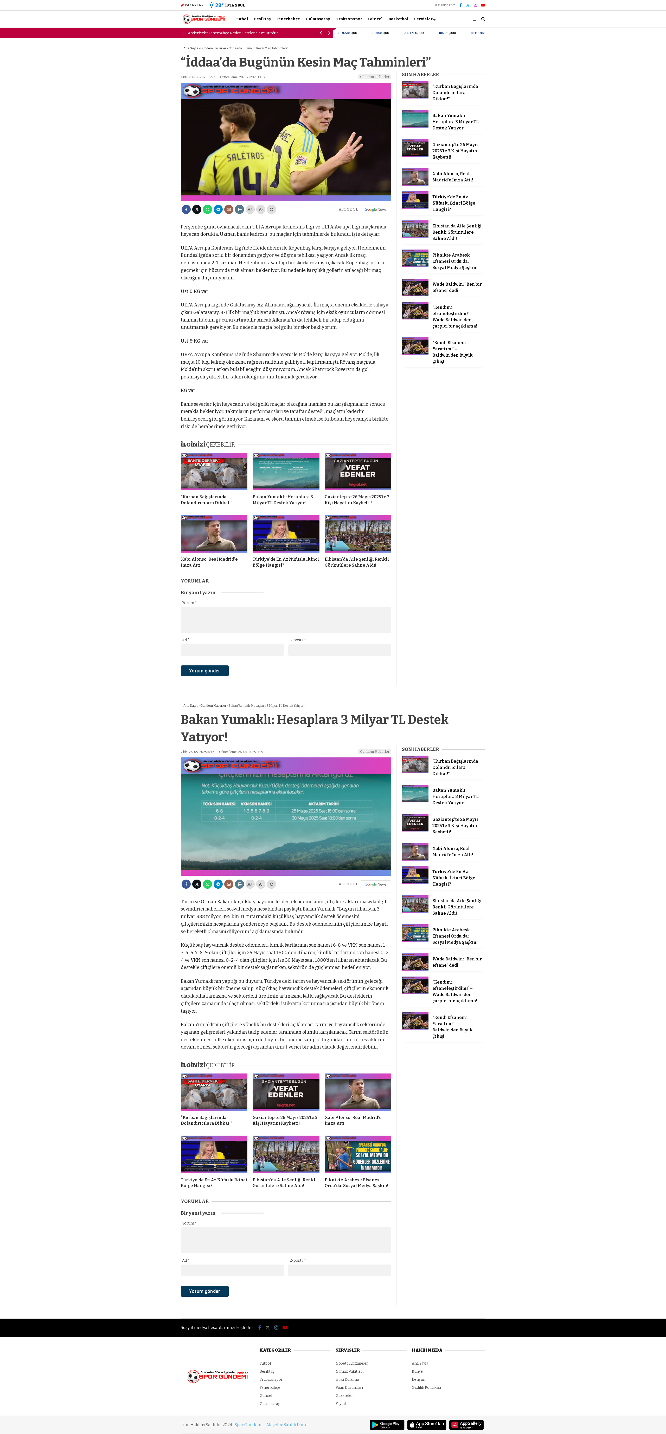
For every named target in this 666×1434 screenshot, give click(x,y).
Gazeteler (344, 1395)
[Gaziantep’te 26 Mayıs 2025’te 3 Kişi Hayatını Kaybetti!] (358, 471)
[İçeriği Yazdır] (239, 209)
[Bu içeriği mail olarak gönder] (228, 209)
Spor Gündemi (249, 1424)
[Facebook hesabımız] (460, 5)
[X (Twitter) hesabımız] (468, 5)
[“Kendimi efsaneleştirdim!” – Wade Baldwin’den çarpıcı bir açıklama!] (415, 318)
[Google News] (375, 209)
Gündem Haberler (374, 77)
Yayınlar (342, 1404)
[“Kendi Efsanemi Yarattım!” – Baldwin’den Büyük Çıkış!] (415, 353)
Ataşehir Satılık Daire (287, 1424)
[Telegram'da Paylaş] (218, 209)
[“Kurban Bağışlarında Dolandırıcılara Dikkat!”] (214, 471)
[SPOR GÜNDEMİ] (203, 23)
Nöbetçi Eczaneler (352, 1363)
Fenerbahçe (288, 19)
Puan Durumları (349, 1387)
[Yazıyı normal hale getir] (271, 209)
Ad (185, 640)
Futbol (241, 19)
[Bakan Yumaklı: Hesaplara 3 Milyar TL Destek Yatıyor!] (286, 471)
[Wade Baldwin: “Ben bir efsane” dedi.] (415, 295)
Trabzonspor (349, 19)
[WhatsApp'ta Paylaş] (207, 209)
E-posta (298, 640)
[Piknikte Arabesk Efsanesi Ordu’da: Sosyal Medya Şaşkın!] (415, 266)
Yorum (189, 603)
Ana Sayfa (420, 1363)
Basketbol (398, 19)
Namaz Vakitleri (349, 1371)
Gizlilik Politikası (426, 1387)
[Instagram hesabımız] (475, 5)
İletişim (418, 1379)
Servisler (423, 19)
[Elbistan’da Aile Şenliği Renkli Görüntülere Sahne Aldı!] (358, 534)
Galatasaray (318, 19)
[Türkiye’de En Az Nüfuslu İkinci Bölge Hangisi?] (286, 534)
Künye (417, 1371)
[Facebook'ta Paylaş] (186, 209)
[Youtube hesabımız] (483, 5)
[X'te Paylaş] (196, 209)
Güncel (375, 19)
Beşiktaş (262, 19)
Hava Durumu (347, 1379)
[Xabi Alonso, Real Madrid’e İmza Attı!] (214, 534)
